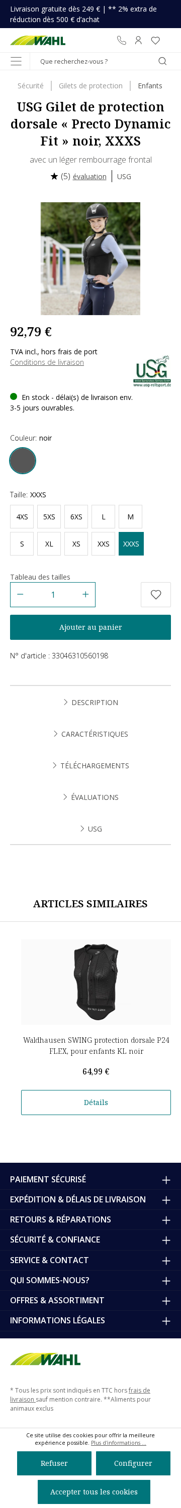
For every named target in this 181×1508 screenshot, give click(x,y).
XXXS (131, 544)
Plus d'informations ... (118, 1442)
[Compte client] (138, 40)
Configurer (133, 1463)
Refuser (54, 1463)
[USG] (152, 370)
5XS (49, 516)
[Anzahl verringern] (20, 594)
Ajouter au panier (90, 627)
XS (76, 544)
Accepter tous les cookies (94, 1491)
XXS (104, 544)
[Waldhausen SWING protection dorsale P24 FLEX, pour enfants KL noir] (96, 982)
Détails (96, 1102)
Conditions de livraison (47, 362)
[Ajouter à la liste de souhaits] (156, 594)
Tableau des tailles (40, 577)
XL (49, 544)
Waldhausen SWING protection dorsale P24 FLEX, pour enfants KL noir (96, 1045)
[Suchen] (162, 61)
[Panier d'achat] (167, 40)
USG (124, 176)
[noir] (22, 460)
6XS (76, 516)
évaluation (90, 176)
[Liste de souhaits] (155, 40)
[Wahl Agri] (37, 40)
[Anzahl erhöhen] (86, 594)
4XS (22, 516)
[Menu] (16, 61)
